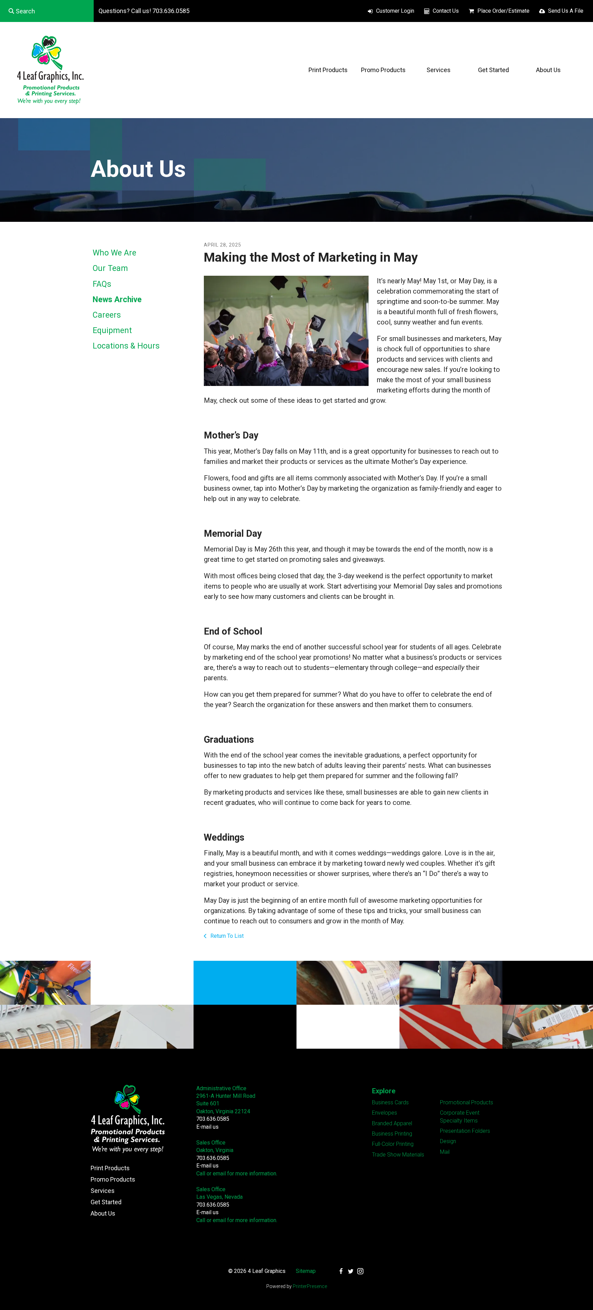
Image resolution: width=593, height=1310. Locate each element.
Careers (107, 315)
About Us (548, 69)
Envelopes (384, 1112)
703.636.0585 (212, 1119)
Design (448, 1141)
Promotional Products (466, 1102)
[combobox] (47, 11)
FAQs (102, 284)
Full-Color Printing (393, 1144)
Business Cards (390, 1102)
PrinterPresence (310, 1286)
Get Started (493, 69)
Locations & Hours (126, 346)
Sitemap (306, 1271)
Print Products (328, 69)
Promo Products (383, 69)
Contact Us (446, 11)
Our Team (110, 268)
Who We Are (114, 253)
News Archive (117, 299)
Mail (445, 1152)
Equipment (112, 330)
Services (439, 69)
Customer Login (395, 11)
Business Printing (392, 1133)
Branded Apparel (392, 1123)
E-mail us (207, 1127)
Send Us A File (565, 11)
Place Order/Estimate (503, 11)
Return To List (226, 936)
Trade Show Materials (398, 1154)
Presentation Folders (465, 1131)
